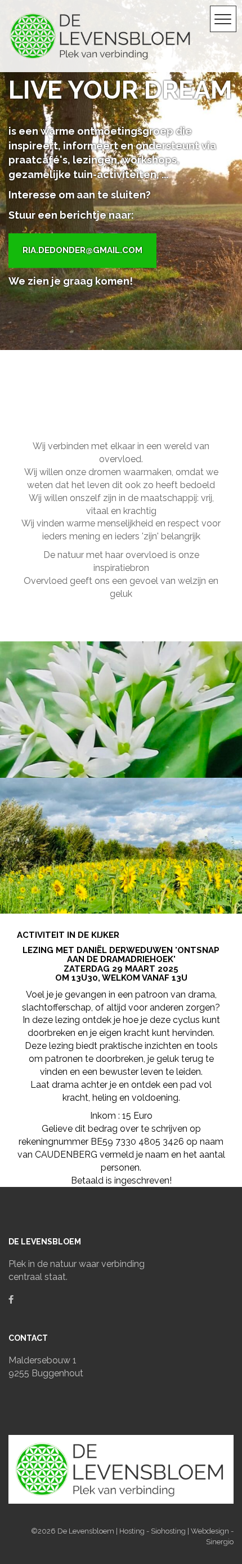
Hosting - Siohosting (153, 1531)
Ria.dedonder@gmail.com (82, 250)
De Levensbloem (86, 1531)
